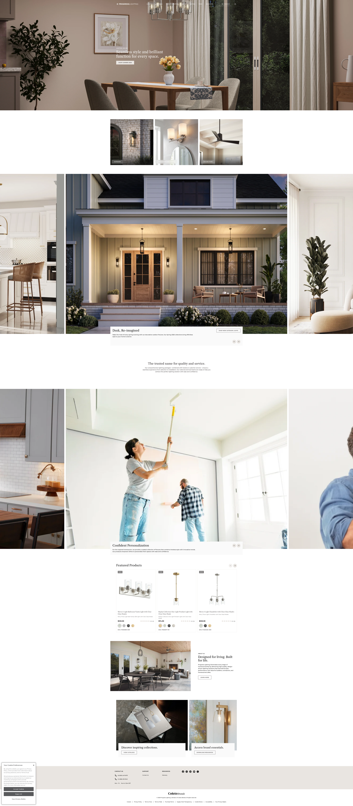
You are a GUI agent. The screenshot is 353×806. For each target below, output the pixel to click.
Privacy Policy (138, 802)
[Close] (34, 765)
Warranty (164, 775)
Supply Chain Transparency (184, 802)
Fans (200, 4)
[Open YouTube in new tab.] (194, 772)
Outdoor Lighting (188, 4)
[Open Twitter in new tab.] (198, 772)
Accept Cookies (18, 789)
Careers (129, 802)
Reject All (18, 794)
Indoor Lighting (172, 4)
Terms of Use (148, 802)
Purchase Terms (169, 802)
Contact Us (145, 775)
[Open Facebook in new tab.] (183, 772)
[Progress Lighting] (127, 4)
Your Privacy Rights (220, 802)
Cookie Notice (199, 802)
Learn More (204, 677)
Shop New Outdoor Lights (228, 330)
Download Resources (205, 752)
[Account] (235, 4)
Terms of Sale (158, 802)
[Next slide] (238, 341)
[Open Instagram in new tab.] (187, 772)
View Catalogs (129, 752)
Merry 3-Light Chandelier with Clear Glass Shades (216, 612)
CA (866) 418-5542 (123, 779)
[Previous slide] (234, 341)
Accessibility (209, 802)
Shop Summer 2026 (125, 62)
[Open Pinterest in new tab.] (190, 772)
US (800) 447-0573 (123, 775)
